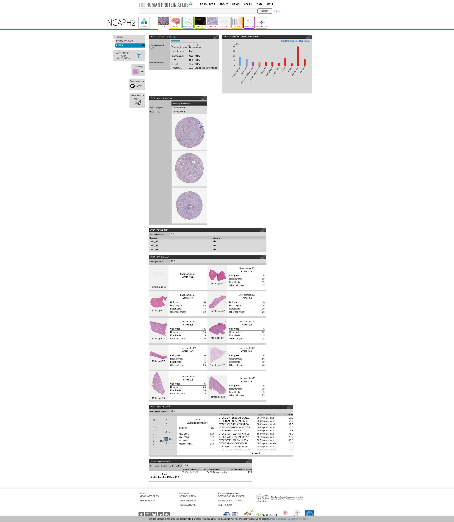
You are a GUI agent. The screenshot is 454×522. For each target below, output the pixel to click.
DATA (260, 4)
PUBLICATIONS (187, 505)
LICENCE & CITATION (230, 500)
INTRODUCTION (187, 496)
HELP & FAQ (225, 505)
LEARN (248, 4)
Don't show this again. (298, 519)
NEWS (236, 4)
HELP (270, 4)
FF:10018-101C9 (190, 472)
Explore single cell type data (295, 41)
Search (264, 11)
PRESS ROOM (147, 500)
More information (278, 519)
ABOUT (224, 4)
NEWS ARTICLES (149, 496)
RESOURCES (207, 4)
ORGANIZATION (187, 500)
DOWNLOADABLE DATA (231, 496)
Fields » (276, 11)
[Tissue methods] (137, 101)
